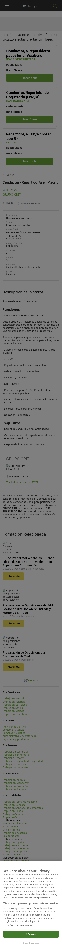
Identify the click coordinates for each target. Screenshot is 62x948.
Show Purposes (31, 942)
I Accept (31, 934)
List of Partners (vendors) (17, 925)
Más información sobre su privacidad (29, 897)
